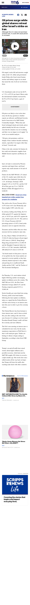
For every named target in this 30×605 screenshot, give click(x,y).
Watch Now (25, 2)
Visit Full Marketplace (22, 375)
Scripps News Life (8, 15)
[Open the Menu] (2, 2)
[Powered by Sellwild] (25, 473)
